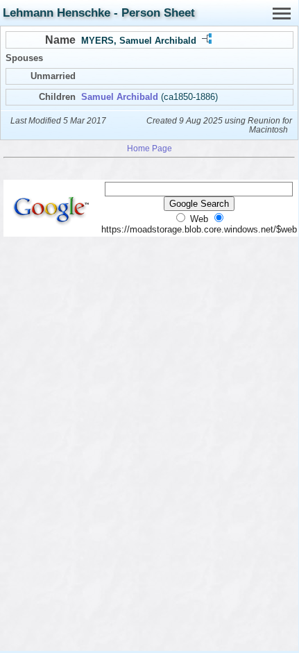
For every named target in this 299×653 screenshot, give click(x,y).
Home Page (149, 148)
